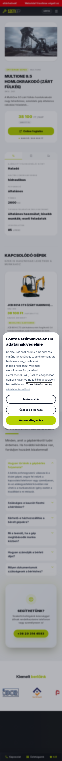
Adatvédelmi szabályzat (18, 389)
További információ (39, 384)
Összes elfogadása (31, 420)
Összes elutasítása (31, 409)
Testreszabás (31, 399)
